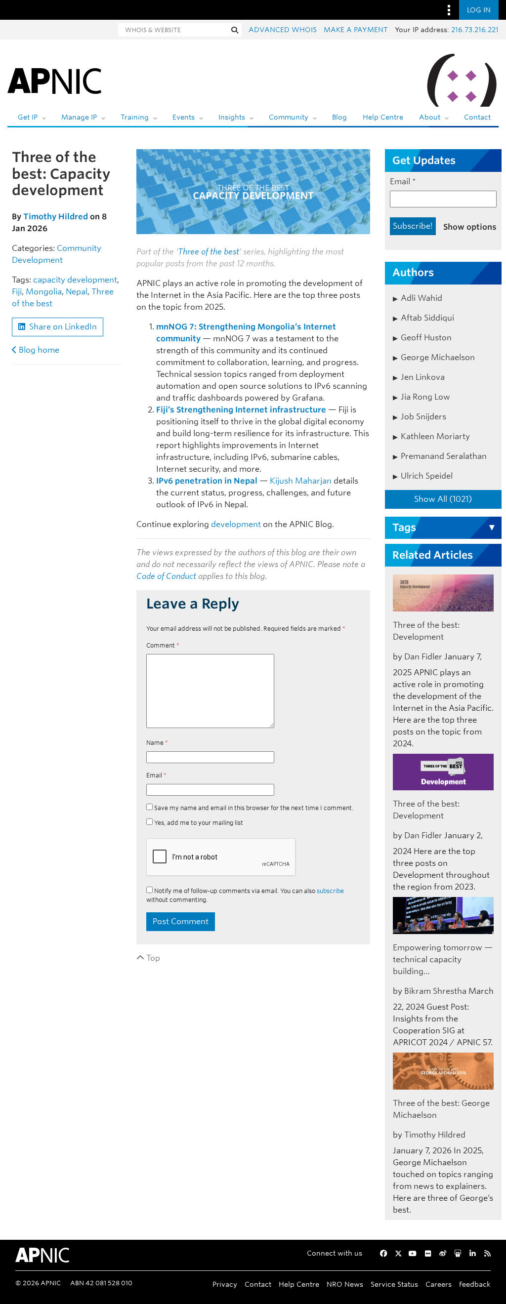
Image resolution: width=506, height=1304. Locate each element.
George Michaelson (438, 357)
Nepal (76, 291)
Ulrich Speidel (427, 476)
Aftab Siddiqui (427, 318)
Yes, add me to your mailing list (198, 822)
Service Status (394, 1284)
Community (288, 117)
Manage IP (79, 117)
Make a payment (356, 30)
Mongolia (44, 291)
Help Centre (383, 117)
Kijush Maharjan (301, 481)
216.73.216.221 (475, 30)
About (429, 117)
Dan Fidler (423, 656)
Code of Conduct (166, 576)
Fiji (17, 291)
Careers (438, 1284)
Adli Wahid (421, 298)
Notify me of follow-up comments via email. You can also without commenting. (245, 895)
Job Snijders (423, 416)
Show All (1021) (443, 499)
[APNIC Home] (54, 79)
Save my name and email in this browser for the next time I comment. (253, 808)
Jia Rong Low (425, 397)
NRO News (345, 1284)
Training (135, 117)
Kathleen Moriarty (435, 436)
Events (183, 117)
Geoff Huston (426, 337)
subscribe (330, 891)
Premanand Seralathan (444, 456)
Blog (339, 117)
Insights (231, 117)
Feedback (475, 1284)
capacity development (75, 280)
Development (37, 260)
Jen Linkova (423, 377)
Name (157, 742)
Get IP (28, 117)
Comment (162, 645)
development (236, 524)
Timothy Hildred (55, 216)
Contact (477, 117)
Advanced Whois (283, 30)
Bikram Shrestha (435, 991)
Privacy (224, 1284)
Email (156, 775)
